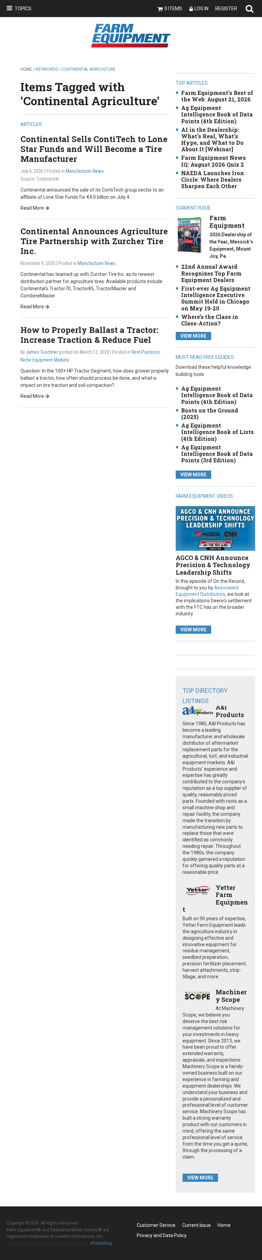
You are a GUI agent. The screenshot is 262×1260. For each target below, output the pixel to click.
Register (226, 8)
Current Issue (196, 1225)
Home (26, 69)
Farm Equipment (227, 221)
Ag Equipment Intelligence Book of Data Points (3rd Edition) (217, 454)
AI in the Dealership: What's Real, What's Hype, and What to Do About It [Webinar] (212, 139)
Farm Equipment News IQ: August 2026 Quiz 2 (213, 161)
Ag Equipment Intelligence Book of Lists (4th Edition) (217, 432)
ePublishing (101, 1243)
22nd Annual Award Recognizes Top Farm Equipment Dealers (211, 273)
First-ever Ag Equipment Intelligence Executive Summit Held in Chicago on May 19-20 (215, 298)
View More (193, 336)
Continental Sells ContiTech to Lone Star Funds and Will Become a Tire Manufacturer (94, 149)
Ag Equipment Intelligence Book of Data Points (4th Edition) (217, 114)
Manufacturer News (85, 171)
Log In (201, 8)
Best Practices (146, 352)
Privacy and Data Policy (162, 1235)
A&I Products (230, 711)
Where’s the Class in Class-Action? (209, 320)
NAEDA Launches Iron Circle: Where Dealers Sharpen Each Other (212, 179)
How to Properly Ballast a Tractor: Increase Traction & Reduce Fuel (89, 334)
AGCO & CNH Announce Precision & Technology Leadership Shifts (213, 565)
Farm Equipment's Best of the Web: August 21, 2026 (217, 96)
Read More (32, 208)
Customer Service (156, 1225)
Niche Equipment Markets (44, 360)
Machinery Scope (231, 996)
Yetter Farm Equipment (215, 898)
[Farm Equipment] (189, 235)
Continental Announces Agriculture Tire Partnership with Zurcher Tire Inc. (94, 241)
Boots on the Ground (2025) (209, 413)
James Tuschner (42, 352)
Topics (23, 8)
